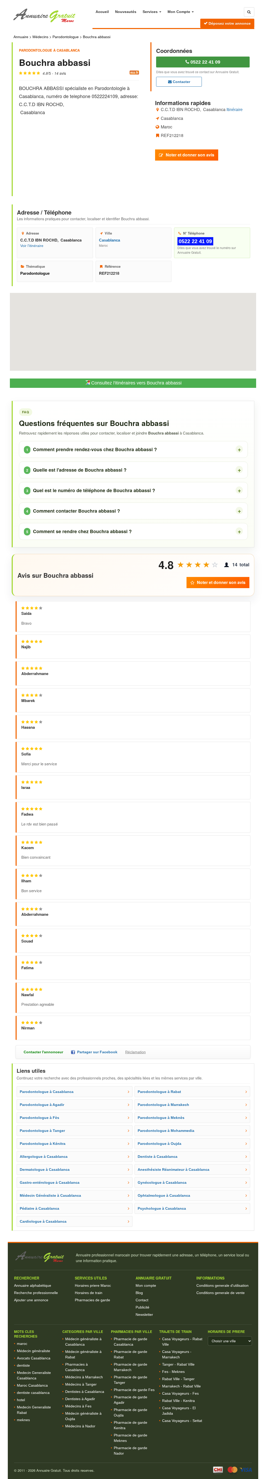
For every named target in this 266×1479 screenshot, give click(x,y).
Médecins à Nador (80, 1426)
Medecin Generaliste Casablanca (34, 1375)
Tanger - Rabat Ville (178, 1364)
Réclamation (135, 1052)
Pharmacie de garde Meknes (130, 1438)
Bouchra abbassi (96, 37)
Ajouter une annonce (31, 1300)
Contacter (181, 82)
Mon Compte (179, 12)
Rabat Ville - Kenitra (178, 1401)
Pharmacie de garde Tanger (130, 1380)
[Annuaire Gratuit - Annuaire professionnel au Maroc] (42, 1256)
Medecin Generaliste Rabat (34, 1410)
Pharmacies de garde (92, 1300)
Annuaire (21, 37)
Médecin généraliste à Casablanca (83, 1341)
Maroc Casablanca (32, 1385)
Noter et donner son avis (190, 155)
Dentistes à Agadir (80, 1399)
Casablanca (109, 240)
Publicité (142, 1307)
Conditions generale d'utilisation (222, 1285)
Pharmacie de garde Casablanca (130, 1341)
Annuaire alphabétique (32, 1285)
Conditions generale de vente (220, 1293)
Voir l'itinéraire (31, 246)
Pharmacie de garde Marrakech (130, 1367)
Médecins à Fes (78, 1406)
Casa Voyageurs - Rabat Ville (182, 1341)
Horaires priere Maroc (93, 1285)
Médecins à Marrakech (84, 1377)
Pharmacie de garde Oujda (130, 1412)
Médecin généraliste (33, 1351)
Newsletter (144, 1314)
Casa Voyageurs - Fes (180, 1393)
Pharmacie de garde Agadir (130, 1400)
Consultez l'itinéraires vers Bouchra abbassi (136, 383)
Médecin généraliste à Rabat (83, 1354)
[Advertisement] (79, 151)
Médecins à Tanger (81, 1384)
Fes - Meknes (173, 1372)
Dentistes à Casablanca (84, 1391)
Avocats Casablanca (33, 1358)
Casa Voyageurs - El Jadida (179, 1410)
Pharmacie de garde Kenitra (130, 1425)
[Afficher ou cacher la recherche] (249, 12)
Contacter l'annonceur (43, 1052)
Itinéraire (235, 109)
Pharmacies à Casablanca (76, 1367)
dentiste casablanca (33, 1393)
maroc (22, 1344)
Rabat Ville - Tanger (178, 1379)
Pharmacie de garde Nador (130, 1450)
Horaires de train (88, 1293)
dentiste (23, 1365)
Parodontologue (65, 37)
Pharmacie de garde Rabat (130, 1354)
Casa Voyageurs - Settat (182, 1421)
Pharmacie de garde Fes (134, 1390)
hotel (21, 1400)
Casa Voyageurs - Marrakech (176, 1354)
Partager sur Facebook (96, 1052)
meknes (23, 1420)
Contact (142, 1300)
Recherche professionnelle (36, 1293)
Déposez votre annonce (229, 23)
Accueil (102, 12)
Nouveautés (125, 12)
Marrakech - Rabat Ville (181, 1386)
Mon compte (146, 1285)
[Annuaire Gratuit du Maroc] (52, 15)
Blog (139, 1293)
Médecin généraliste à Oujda (83, 1416)
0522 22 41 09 (204, 62)
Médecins (40, 37)
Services (151, 12)
